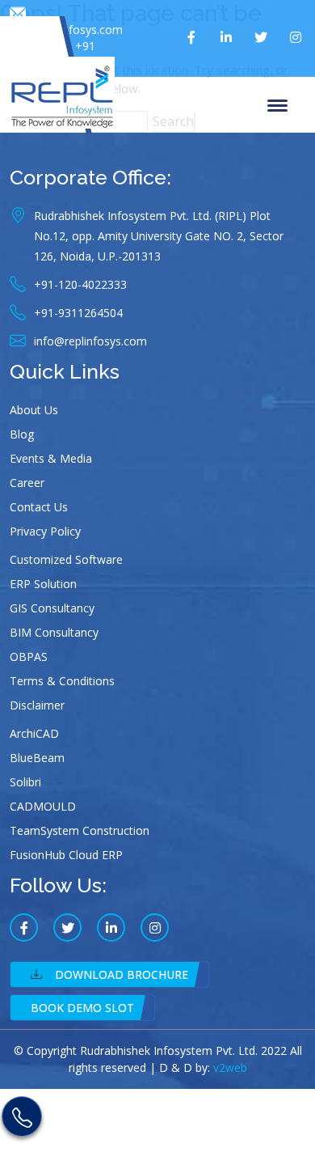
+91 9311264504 (63, 54)
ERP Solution (43, 583)
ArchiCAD (34, 733)
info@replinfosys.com (66, 29)
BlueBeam (37, 757)
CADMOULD (43, 806)
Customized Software (66, 559)
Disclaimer (37, 705)
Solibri (25, 782)
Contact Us (39, 507)
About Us (34, 409)
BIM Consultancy (54, 632)
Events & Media (51, 458)
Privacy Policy (45, 531)
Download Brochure (121, 974)
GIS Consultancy (52, 608)
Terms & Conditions (62, 680)
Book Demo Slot (82, 1007)
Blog (22, 434)
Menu (280, 104)
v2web (230, 1067)
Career (27, 482)
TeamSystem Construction (79, 830)
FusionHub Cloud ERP (66, 854)
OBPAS (29, 656)
